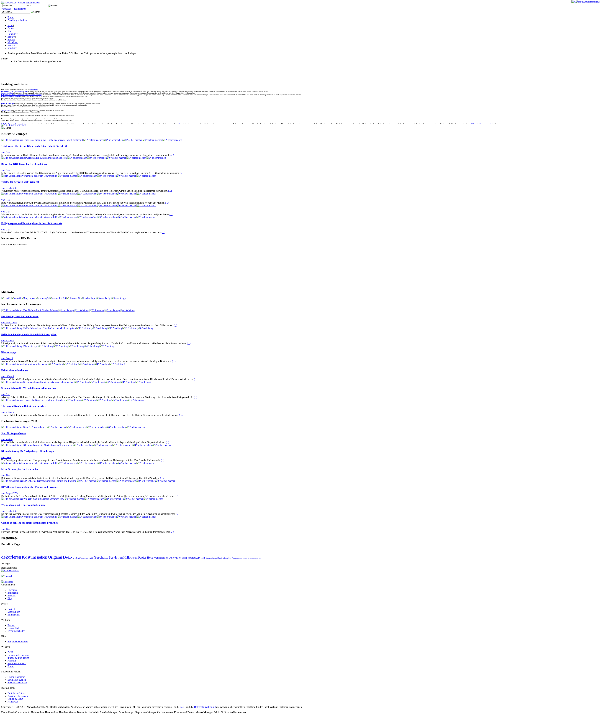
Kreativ (11, 39)
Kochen (11, 45)
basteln (78, 557)
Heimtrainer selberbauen (14, 370)
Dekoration (175, 557)
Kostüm (29, 556)
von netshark (7, 340)
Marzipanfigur (222, 558)
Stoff (237, 558)
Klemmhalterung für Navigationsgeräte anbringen (27, 451)
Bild (230, 558)
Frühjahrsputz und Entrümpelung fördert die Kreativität (31, 223)
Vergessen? (6, 8)
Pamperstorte (188, 557)
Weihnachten (160, 557)
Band (240, 558)
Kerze (214, 558)
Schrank (257, 558)
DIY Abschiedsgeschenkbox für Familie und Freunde (29, 487)
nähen (42, 557)
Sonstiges (12, 48)
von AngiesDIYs (9, 493)
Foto (248, 558)
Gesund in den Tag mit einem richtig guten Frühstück (29, 522)
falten (88, 557)
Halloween (130, 557)
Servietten (116, 557)
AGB (182, 707)
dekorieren (11, 556)
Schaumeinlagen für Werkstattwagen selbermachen (28, 388)
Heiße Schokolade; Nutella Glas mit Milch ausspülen (29, 334)
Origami (55, 557)
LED (197, 558)
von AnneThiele (9, 322)
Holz (150, 557)
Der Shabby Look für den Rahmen (20, 316)
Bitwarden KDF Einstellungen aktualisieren (24, 164)
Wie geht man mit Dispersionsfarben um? (23, 505)
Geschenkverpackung (253, 558)
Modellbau (13, 42)
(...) (172, 155)
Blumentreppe (8, 352)
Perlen (234, 558)
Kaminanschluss (260, 558)
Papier (142, 557)
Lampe (209, 558)
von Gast (5, 152)
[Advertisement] (58, 72)
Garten (11, 28)
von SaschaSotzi (9, 188)
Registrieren (20, 8)
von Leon (6, 457)
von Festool (7, 358)
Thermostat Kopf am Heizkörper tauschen (23, 406)
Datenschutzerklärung (205, 707)
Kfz (9, 31)
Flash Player (34, 89)
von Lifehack (7, 376)
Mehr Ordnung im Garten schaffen (20, 469)
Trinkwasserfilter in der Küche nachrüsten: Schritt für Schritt (34, 146)
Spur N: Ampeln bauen (13, 433)
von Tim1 (6, 475)
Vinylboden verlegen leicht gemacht (20, 182)
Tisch (202, 558)
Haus (10, 25)
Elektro (11, 36)
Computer (12, 34)
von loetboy (7, 439)
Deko (67, 557)
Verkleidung (245, 558)
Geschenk (101, 557)
